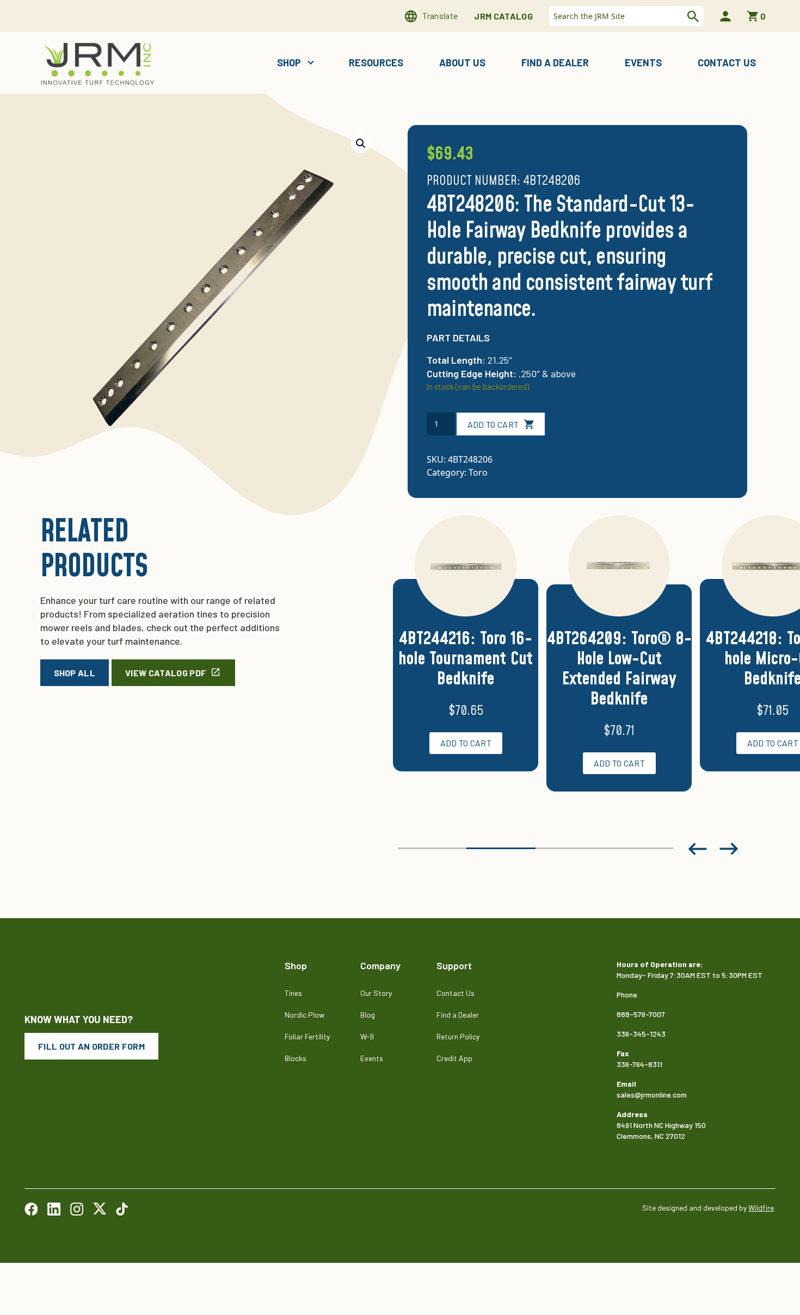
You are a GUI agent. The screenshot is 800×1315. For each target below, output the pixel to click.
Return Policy (457, 1036)
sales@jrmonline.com (652, 1094)
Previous (697, 849)
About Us (462, 62)
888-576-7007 (641, 1014)
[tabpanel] (465, 656)
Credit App (454, 1058)
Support (454, 965)
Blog (367, 1014)
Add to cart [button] (466, 743)
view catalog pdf (165, 673)
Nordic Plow (304, 1014)
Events (643, 62)
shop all (75, 673)
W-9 (367, 1036)
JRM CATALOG (503, 16)
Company (380, 965)
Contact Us (727, 62)
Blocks (295, 1058)
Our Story (376, 993)
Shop (290, 62)
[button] (361, 143)
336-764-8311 (639, 1064)
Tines (293, 993)
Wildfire (761, 1207)
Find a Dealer (555, 62)
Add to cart (493, 424)
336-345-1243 (641, 1033)
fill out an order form (91, 1046)
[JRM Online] (99, 62)
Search (691, 16)
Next (729, 849)
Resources (376, 62)
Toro (478, 472)
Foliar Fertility (307, 1036)
